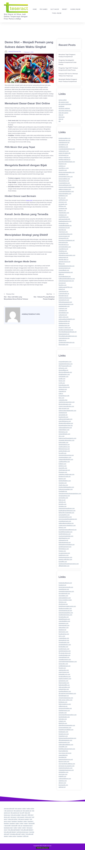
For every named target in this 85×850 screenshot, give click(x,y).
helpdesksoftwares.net (65, 583)
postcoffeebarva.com (65, 421)
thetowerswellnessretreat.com (67, 738)
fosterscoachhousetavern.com (67, 438)
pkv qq (20, 825)
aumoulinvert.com (64, 300)
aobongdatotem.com (65, 598)
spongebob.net (63, 415)
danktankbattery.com (65, 480)
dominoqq (61, 117)
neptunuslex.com (64, 151)
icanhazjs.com (63, 308)
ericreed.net (62, 283)
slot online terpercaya (65, 110)
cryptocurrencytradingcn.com (67, 525)
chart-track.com (63, 232)
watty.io (61, 393)
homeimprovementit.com (66, 587)
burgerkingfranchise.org (66, 425)
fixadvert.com (62, 163)
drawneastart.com (64, 683)
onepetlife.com (63, 746)
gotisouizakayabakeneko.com (67, 410)
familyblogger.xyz (64, 695)
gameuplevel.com (64, 640)
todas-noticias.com (64, 387)
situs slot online (12, 819)
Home (35, 9)
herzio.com (62, 380)
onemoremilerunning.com (66, 455)
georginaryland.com (64, 268)
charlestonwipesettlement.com (67, 529)
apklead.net (62, 787)
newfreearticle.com (64, 446)
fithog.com (62, 263)
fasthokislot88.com (64, 685)
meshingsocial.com (64, 470)
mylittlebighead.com (64, 666)
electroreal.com (63, 604)
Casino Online (75, 9)
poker (24, 808)
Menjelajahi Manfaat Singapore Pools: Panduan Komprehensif (68, 80)
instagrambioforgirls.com (66, 459)
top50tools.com (63, 195)
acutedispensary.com (65, 521)
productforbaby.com (64, 434)
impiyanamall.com (64, 625)
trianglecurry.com (64, 734)
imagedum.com (63, 736)
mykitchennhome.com (65, 298)
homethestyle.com (64, 642)
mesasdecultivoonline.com (66, 440)
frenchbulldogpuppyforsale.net (67, 332)
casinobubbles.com (64, 621)
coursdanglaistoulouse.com (67, 149)
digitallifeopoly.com (64, 619)
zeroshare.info (63, 208)
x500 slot (30, 815)
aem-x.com (62, 636)
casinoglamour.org (64, 338)
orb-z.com (61, 436)
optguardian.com (63, 627)
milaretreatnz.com (64, 212)
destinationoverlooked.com (66, 544)
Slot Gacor (54, 9)
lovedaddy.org (63, 491)
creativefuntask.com (64, 655)
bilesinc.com (62, 210)
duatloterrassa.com (64, 710)
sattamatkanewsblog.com (66, 523)
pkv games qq (9, 810)
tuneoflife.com (63, 561)
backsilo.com (62, 504)
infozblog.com (63, 251)
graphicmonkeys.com (65, 678)
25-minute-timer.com (65, 653)
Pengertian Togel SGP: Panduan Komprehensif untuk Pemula (68, 69)
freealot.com (62, 668)
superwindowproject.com (66, 304)
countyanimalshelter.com (66, 536)
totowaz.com (62, 527)
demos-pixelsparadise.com (66, 172)
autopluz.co (62, 166)
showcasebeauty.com (65, 185)
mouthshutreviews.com (65, 614)
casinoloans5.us (63, 291)
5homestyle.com (63, 344)
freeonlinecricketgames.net (66, 240)
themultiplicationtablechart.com (68, 336)
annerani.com (63, 202)
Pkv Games (43, 9)
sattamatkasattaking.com (66, 744)
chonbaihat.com (63, 253)
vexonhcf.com (63, 170)
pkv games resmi (64, 102)
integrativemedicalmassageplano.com (70, 493)
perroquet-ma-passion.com (66, 766)
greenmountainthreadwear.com (68, 519)
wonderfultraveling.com (65, 234)
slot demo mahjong (64, 108)
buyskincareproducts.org (66, 329)
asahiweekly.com (64, 670)
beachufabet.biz (63, 751)
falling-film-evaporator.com (66, 512)
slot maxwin (20, 817)
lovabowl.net (62, 585)
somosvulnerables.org (65, 708)
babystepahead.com (65, 542)
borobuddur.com (63, 646)
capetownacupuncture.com (66, 402)
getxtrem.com (62, 466)
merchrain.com (63, 774)
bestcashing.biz (63, 242)
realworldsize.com (64, 429)
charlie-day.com (63, 485)
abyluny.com (62, 783)
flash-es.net (62, 500)
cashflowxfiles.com (64, 461)
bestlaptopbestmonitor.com (66, 266)
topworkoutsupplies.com (66, 612)
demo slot (7, 817)
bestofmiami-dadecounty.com (67, 606)
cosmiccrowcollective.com (66, 406)
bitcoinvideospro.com (65, 404)
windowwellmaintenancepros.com (69, 563)
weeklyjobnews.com (65, 534)
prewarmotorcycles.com (66, 176)
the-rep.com (62, 198)
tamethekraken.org (64, 717)
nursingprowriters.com (65, 517)
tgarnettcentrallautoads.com (67, 161)
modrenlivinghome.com (65, 768)
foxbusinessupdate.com (66, 489)
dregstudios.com (63, 223)
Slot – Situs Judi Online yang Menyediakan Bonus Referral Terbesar (16, 298)
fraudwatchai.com (64, 634)
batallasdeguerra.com (65, 221)
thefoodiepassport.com (65, 302)
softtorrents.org (63, 706)
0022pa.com (62, 206)
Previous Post (10, 294)
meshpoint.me (63, 412)
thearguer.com (63, 472)
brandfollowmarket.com (65, 532)
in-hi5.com (62, 383)
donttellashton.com (64, 374)
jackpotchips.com (64, 689)
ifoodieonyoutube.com (65, 608)
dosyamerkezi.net (64, 181)
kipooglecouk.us (63, 295)
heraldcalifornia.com (65, 676)
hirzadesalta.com (64, 617)
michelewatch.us (63, 155)
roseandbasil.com (64, 270)
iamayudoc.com (63, 663)
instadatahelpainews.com (66, 770)
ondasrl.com (62, 721)
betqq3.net (62, 289)
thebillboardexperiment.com (67, 749)
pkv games (18, 808)
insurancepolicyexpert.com (66, 187)
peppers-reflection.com (65, 559)
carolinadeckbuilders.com (66, 191)
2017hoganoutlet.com (65, 366)
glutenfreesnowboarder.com (67, 725)
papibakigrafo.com (64, 306)
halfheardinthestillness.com (67, 278)
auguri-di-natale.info (64, 153)
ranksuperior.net (63, 540)
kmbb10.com (62, 463)
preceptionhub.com (64, 593)
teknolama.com (63, 432)
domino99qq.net (63, 370)
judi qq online (63, 100)
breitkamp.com (63, 702)
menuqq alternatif (9, 808)
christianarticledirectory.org (66, 342)
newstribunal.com (64, 589)
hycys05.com (62, 453)
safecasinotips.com (64, 687)
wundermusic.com (64, 649)
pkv (60, 121)
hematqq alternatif (15, 834)
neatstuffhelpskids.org (65, 225)
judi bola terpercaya (22, 832)
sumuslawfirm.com (64, 515)
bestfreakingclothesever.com (67, 510)
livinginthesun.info (64, 395)
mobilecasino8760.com (65, 287)
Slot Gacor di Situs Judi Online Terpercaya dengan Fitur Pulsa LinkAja (16, 16)
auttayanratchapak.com (65, 419)
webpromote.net (63, 257)
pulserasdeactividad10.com (67, 319)
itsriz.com (61, 397)
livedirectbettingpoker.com (66, 487)
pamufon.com (63, 712)
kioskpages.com (63, 731)
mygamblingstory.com (65, 361)
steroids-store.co (63, 259)
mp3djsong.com (63, 147)
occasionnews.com (64, 553)
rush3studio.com (63, 376)
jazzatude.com (63, 204)
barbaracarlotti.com (64, 321)
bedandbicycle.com (64, 674)
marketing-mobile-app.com (66, 474)
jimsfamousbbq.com (64, 138)
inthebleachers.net (64, 325)
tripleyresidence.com (65, 704)
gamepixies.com (63, 680)
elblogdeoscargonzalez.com (67, 255)
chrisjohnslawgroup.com (66, 697)
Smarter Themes (44, 847)
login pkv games (63, 112)
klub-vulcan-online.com (65, 700)
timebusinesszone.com (65, 557)
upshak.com (62, 502)
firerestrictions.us (64, 244)
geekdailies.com (63, 772)
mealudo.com (63, 483)
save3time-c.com (64, 168)
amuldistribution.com (65, 644)
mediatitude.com (63, 174)
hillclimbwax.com (64, 548)
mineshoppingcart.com (65, 610)
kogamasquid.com (64, 334)
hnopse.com (62, 551)
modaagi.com (63, 215)
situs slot (24, 815)
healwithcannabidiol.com (66, 729)
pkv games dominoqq (65, 104)
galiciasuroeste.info (64, 219)
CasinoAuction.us (64, 293)
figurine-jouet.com (64, 761)
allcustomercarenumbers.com (67, 693)
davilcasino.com (63, 632)
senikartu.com (63, 389)
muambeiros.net (63, 249)
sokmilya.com (63, 780)
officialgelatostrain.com (65, 740)
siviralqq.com (62, 506)
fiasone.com (62, 478)
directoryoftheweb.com (65, 372)
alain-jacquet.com (64, 408)
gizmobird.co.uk (63, 144)
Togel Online (56, 13)
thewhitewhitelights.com (66, 272)
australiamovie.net (64, 142)
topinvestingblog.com (65, 193)
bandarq (14, 821)
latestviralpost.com (64, 444)
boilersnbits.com (63, 442)
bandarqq (61, 106)
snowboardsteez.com (65, 457)
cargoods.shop (63, 400)
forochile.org (62, 229)
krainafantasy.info (64, 385)
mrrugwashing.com (64, 495)
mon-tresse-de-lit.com (65, 753)
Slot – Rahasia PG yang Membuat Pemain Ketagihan (44, 298)
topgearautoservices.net (66, 759)
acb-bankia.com (63, 497)
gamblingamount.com (65, 546)
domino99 (32, 823)
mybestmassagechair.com (66, 280)
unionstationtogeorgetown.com (68, 661)
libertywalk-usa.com (64, 140)
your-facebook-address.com (67, 763)
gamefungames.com (65, 651)
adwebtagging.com (64, 538)
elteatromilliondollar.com (66, 423)
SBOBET (64, 9)
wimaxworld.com (63, 238)
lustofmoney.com (63, 555)
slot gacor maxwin (23, 819)
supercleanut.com (64, 672)
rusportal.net (62, 391)
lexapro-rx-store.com (65, 327)
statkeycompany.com (65, 189)
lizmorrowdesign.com (65, 727)
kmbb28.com (62, 776)
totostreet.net (62, 629)
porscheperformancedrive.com (67, 714)
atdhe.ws (61, 274)
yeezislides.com (63, 595)
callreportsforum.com (65, 778)
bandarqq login (27, 825)
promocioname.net (64, 236)
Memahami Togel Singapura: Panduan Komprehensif (67, 55)
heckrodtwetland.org (65, 276)
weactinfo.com (63, 468)
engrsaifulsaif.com (64, 657)
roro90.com (62, 378)
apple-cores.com (63, 317)
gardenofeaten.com (64, 451)
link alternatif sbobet (14, 830)
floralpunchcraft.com (64, 476)
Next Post (49, 294)
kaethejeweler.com (64, 742)
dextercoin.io (62, 340)
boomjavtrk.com (63, 785)
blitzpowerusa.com (64, 449)
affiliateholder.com (64, 566)
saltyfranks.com (63, 200)
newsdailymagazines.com (66, 591)
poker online (30, 808)
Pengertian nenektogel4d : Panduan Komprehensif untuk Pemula (67, 62)
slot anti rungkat (15, 815)
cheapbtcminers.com (65, 659)
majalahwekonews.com (65, 363)
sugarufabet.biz (63, 755)
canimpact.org (63, 310)
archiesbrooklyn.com (65, 246)
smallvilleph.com (63, 217)
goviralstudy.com (63, 312)
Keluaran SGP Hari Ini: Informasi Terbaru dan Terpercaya (68, 75)
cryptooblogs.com (64, 638)
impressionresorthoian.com (67, 508)
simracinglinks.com (64, 178)
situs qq (61, 115)
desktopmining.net (64, 323)
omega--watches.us (64, 157)
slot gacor (13, 817)
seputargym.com (63, 623)
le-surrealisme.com (64, 183)
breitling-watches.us (64, 159)
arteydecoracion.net (64, 261)
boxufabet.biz (62, 757)
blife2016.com (63, 723)
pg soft (22, 813)
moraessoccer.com (64, 227)
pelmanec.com (63, 368)
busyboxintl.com (63, 417)
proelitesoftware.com (65, 691)
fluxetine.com (62, 285)
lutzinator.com (63, 719)
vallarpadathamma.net (65, 427)
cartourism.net (63, 315)
